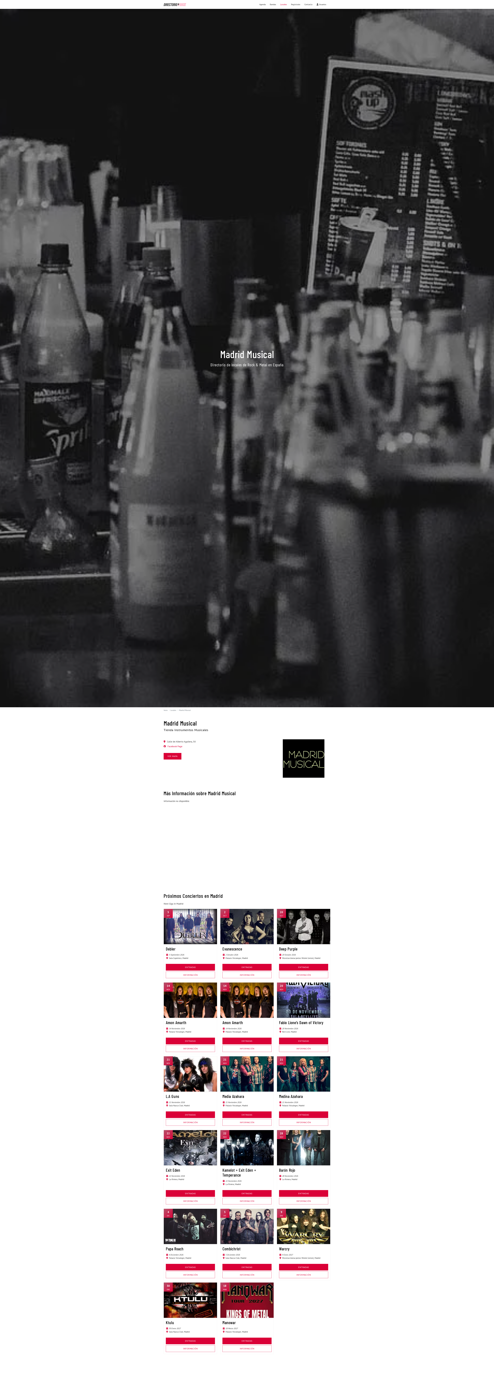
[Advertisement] (190, 823)
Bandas (273, 4)
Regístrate (295, 4)
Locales (283, 4)
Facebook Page (174, 746)
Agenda (262, 4)
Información (190, 975)
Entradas (190, 967)
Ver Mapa (172, 756)
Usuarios (322, 4)
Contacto (308, 4)
